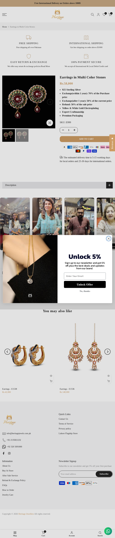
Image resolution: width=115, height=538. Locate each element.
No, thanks (85, 291)
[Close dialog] (108, 238)
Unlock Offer (85, 284)
